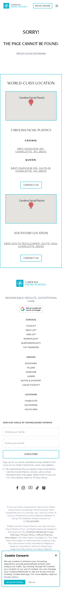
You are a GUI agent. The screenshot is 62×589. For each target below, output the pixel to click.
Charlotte (31, 400)
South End (31, 409)
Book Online (42, 5)
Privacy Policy (40, 477)
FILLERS (31, 367)
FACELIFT (31, 326)
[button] (31, 102)
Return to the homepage (31, 53)
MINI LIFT (31, 334)
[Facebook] (17, 488)
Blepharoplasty (31, 343)
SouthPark (31, 405)
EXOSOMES (31, 363)
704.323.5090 (32, 521)
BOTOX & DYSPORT (31, 380)
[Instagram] (23, 488)
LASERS (31, 376)
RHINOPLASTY (31, 338)
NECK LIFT (31, 330)
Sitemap (14, 535)
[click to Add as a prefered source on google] (31, 309)
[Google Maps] (44, 488)
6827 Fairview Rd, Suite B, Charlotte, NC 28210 (31, 169)
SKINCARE (31, 372)
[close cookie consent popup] (56, 555)
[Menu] (57, 6)
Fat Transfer (31, 347)
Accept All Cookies (14, 582)
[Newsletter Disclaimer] (4, 470)
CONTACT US (31, 185)
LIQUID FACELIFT (31, 385)
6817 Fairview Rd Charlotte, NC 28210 (31, 150)
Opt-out (31, 582)
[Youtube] (30, 487)
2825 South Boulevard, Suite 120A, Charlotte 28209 (31, 245)
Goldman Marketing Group (39, 532)
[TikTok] (37, 488)
